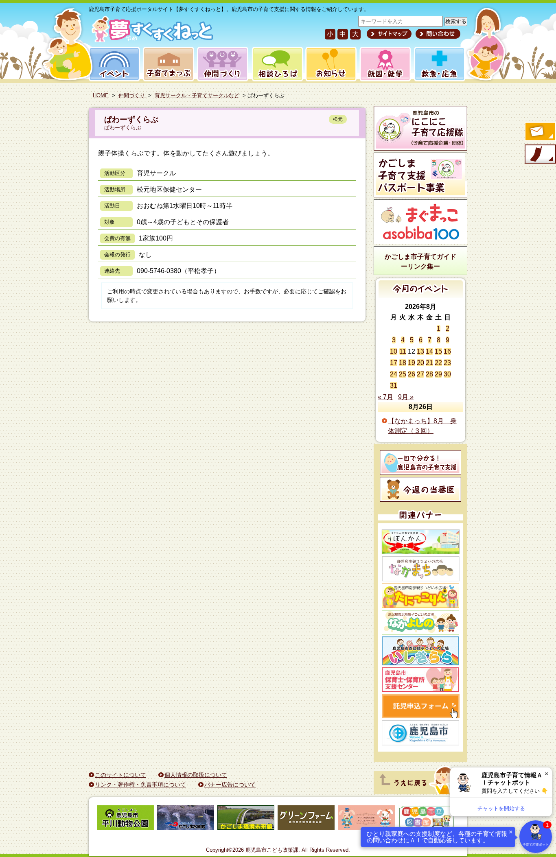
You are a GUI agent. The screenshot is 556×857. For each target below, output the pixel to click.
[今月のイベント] (421, 296)
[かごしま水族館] (185, 819)
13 (420, 351)
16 (447, 351)
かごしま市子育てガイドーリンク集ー (420, 261)
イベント (113, 64)
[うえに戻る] (418, 792)
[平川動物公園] (125, 819)
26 (411, 374)
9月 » (406, 397)
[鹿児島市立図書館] (426, 819)
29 (438, 374)
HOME (101, 95)
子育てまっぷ (167, 64)
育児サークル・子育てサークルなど (197, 95)
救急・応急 (439, 64)
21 (429, 362)
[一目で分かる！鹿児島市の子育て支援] (420, 462)
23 (447, 362)
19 (411, 362)
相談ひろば (276, 64)
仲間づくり (222, 64)
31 (393, 385)
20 (420, 362)
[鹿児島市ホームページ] (420, 733)
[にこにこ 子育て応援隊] (420, 128)
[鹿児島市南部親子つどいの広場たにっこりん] (420, 596)
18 (402, 362)
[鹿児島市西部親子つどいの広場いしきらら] (420, 650)
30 (447, 374)
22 (438, 362)
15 (438, 351)
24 (393, 374)
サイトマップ (389, 34)
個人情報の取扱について (195, 775)
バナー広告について (230, 784)
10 (393, 351)
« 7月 (385, 397)
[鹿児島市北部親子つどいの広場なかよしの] (420, 622)
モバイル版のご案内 (539, 154)
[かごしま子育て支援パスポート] (420, 175)
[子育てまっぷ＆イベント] (151, 40)
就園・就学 (383, 64)
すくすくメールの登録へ (539, 132)
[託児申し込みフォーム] (420, 706)
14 (429, 351)
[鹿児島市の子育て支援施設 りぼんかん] (420, 541)
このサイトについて (120, 775)
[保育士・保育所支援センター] (420, 679)
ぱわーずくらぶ (131, 119)
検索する (455, 21)
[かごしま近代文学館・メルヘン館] (366, 819)
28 (429, 374)
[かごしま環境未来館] (245, 819)
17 (393, 362)
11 (402, 351)
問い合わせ (437, 34)
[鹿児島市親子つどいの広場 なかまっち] (420, 569)
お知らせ (329, 64)
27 (420, 374)
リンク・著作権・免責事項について (140, 784)
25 (402, 374)
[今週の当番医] (420, 489)
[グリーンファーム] (306, 819)
